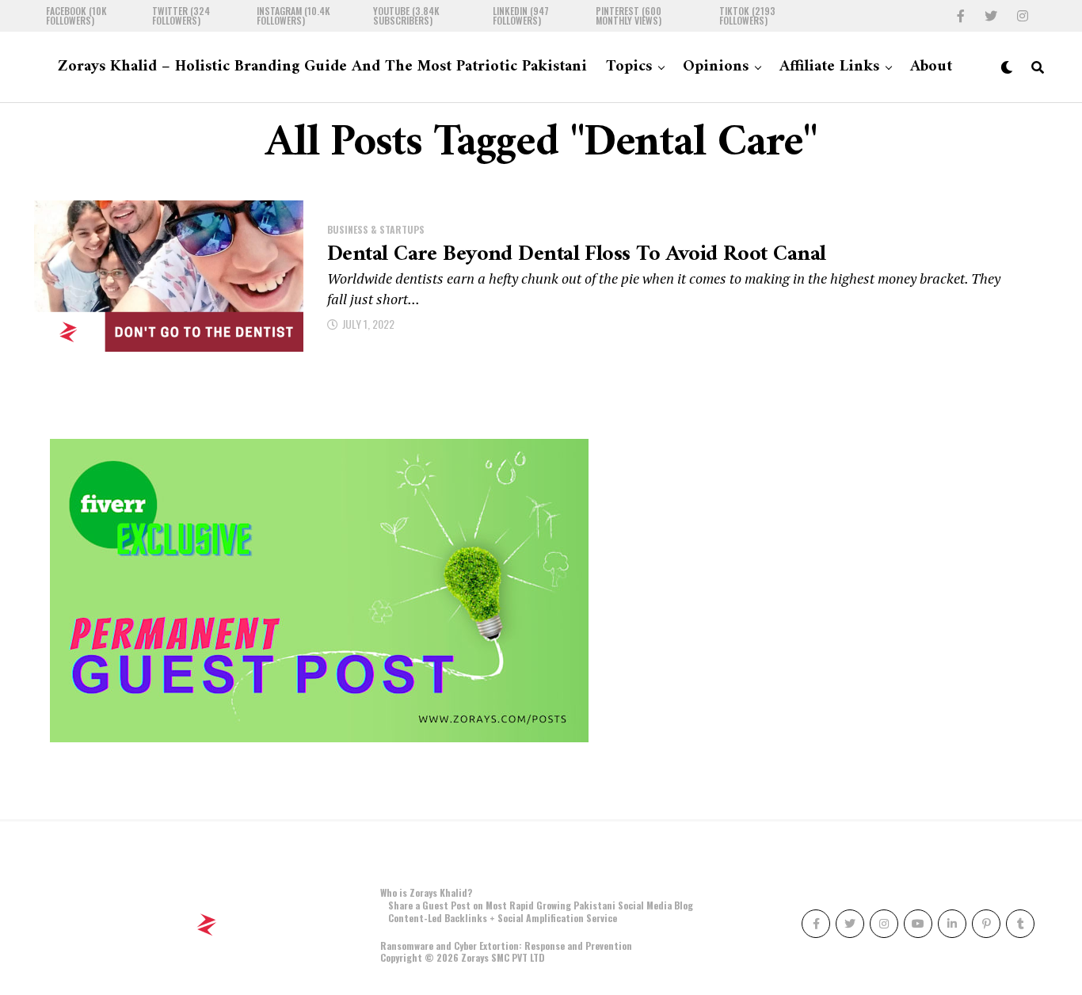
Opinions (716, 67)
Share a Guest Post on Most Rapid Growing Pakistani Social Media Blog (540, 905)
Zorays (475, 957)
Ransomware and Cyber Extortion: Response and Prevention (506, 945)
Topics (629, 67)
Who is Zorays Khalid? (426, 892)
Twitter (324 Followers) (181, 15)
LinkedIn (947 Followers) (521, 15)
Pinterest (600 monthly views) (628, 15)
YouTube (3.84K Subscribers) (406, 15)
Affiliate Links (829, 67)
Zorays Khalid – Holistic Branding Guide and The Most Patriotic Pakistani (322, 67)
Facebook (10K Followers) (76, 15)
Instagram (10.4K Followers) (293, 15)
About (931, 67)
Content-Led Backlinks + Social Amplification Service (502, 917)
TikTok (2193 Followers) (747, 15)
